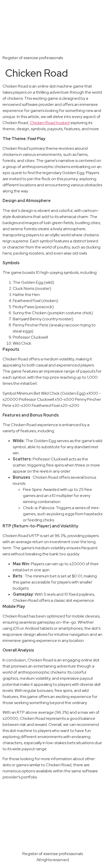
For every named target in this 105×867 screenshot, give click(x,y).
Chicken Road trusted (50, 122)
